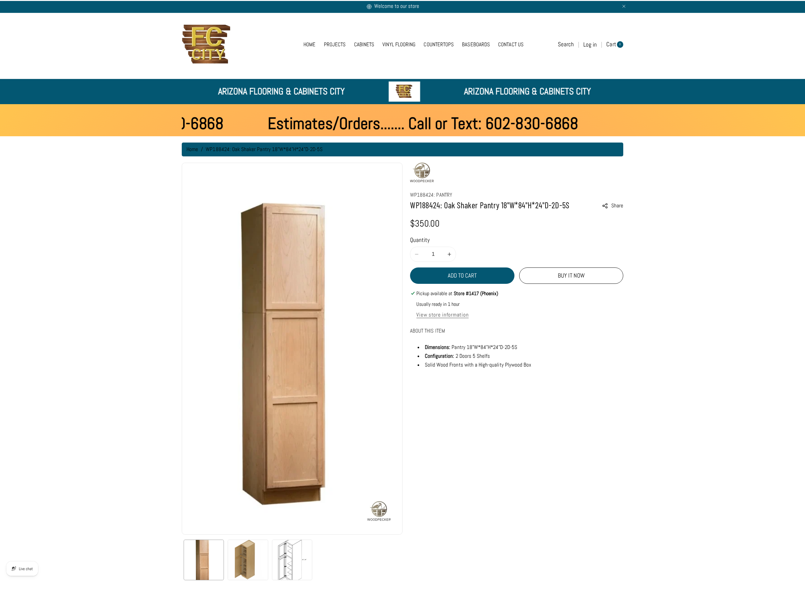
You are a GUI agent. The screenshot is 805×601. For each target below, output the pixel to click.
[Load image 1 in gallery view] (204, 560)
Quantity (420, 240)
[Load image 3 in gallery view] (292, 560)
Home (192, 149)
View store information (442, 315)
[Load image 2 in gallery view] (248, 560)
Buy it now (571, 275)
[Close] (624, 6)
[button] (566, 44)
